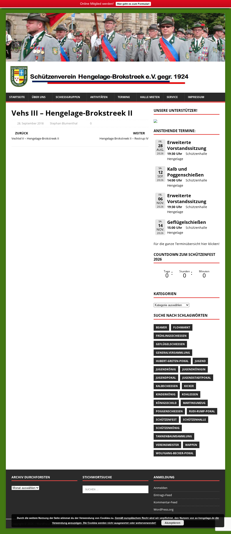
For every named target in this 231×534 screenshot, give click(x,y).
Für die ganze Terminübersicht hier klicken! (186, 244)
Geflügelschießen (186, 222)
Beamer (161, 327)
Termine (124, 97)
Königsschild (166, 403)
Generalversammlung (173, 353)
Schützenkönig (168, 428)
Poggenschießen (169, 411)
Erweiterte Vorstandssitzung (186, 145)
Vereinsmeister (167, 445)
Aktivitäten (99, 97)
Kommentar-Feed (165, 502)
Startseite (17, 97)
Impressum (196, 97)
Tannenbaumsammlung (174, 436)
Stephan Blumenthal (63, 123)
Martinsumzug (194, 403)
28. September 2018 (30, 123)
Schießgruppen (68, 97)
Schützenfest (166, 420)
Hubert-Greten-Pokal (172, 361)
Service (172, 97)
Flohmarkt (181, 327)
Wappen (191, 445)
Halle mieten (150, 97)
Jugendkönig (166, 369)
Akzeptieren (172, 523)
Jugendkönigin (194, 369)
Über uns (39, 97)
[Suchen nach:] (115, 489)
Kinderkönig (166, 394)
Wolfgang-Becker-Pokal (175, 453)
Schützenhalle (194, 420)
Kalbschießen (167, 386)
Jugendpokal (166, 378)
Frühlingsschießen (171, 336)
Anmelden (160, 488)
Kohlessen (190, 394)
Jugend (200, 361)
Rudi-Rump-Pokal (202, 411)
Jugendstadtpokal (196, 378)
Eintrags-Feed (163, 495)
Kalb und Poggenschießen (185, 172)
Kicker (189, 386)
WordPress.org (163, 509)
